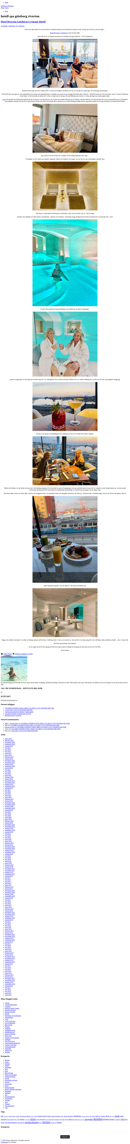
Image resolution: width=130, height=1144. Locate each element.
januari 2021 (9, 801)
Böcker (7, 1060)
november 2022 (10, 762)
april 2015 (8, 927)
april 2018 (8, 861)
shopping (89, 1119)
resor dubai (48, 1119)
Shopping (8, 1091)
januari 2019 (9, 845)
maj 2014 (8, 947)
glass (62, 1116)
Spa (6, 1095)
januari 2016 (9, 911)
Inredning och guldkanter (13, 1016)
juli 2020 (8, 812)
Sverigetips (8, 1098)
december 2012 (10, 978)
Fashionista (4, 1142)
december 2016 (10, 890)
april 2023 (8, 753)
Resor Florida (55, 1119)
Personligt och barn (11, 1080)
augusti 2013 (9, 964)
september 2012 (10, 984)
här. (118, 379)
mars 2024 (8, 738)
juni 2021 (8, 792)
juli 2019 (8, 834)
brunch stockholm (25, 1116)
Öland (59, 1122)
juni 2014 (8, 945)
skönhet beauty (109, 1119)
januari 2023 (9, 759)
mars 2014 (8, 951)
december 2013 (10, 956)
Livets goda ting (10, 1021)
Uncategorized (9, 1106)
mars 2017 (8, 885)
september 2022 (10, 766)
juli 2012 (8, 987)
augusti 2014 (9, 942)
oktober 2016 (9, 894)
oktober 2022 (9, 764)
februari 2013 (9, 975)
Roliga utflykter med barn (13, 1089)
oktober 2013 (9, 960)
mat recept (111, 1116)
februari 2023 (9, 757)
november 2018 (10, 848)
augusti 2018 (9, 854)
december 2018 (10, 846)
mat (107, 1116)
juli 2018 (8, 856)
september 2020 (10, 808)
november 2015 (10, 914)
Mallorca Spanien (100, 1116)
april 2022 (8, 775)
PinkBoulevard (10, 1032)
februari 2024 (9, 740)
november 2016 (10, 892)
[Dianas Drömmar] (7, 6)
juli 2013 (8, 966)
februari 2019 (9, 843)
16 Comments (20, 26)
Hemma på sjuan (10, 1010)
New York (16, 1119)
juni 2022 (8, 771)
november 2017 (10, 870)
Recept (7, 1082)
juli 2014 (8, 944)
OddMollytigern (10, 1030)
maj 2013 (8, 969)
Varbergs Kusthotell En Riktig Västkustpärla (19, 712)
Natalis (7, 1027)
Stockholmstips (10, 1097)
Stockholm (21, 1122)
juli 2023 (8, 748)
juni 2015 (8, 923)
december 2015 (10, 912)
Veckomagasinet (10, 1047)
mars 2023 (8, 755)
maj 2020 (8, 815)
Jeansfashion (9, 1017)
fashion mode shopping (53, 1116)
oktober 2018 (9, 850)
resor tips (82, 1119)
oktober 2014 (9, 938)
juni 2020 (8, 814)
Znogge (7, 1052)
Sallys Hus (8, 1036)
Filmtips (7, 1064)
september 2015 (10, 918)
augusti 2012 (9, 986)
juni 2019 (8, 836)
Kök (6, 1069)
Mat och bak (9, 1073)
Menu (3, 8)
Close (7, 8)
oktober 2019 (9, 828)
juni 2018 (8, 857)
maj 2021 (8, 793)
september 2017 (10, 874)
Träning (7, 1104)
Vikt (6, 1108)
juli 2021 (8, 790)
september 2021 (10, 786)
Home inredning (68, 1116)
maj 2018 (8, 859)
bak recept (6, 1116)
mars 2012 (8, 995)
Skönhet (7, 1093)
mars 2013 (8, 973)
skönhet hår (118, 1119)
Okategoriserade (10, 1076)
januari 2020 (9, 823)
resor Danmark (41, 1119)
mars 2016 (8, 907)
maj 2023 (8, 751)
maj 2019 (8, 837)
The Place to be (10, 1041)
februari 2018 (9, 865)
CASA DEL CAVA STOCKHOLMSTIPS (18, 710)
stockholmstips (32, 1122)
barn (10, 1116)
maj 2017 (8, 881)
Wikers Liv (8, 1050)
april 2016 (8, 905)
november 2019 (10, 826)
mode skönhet (10, 1119)
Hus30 (7, 1014)
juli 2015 (8, 922)
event (36, 1116)
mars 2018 (8, 863)
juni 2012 (8, 989)
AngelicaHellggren (11, 1005)
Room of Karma (10, 1034)
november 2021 (10, 782)
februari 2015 (9, 931)
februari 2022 (9, 777)
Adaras (7, 1003)
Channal (7, 1006)
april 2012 (8, 993)
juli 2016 (8, 900)
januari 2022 (9, 779)
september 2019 (10, 830)
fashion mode (42, 1116)
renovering (8, 1084)
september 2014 (10, 940)
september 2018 (10, 852)
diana (13, 26)
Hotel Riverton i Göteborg (58, 33)
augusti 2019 (9, 832)
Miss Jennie (8, 1025)
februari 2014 (9, 953)
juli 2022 (8, 770)
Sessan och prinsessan (12, 1038)
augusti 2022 (9, 768)
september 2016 (10, 896)
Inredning (8, 1067)
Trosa (40, 1122)
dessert (32, 1116)
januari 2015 (9, 933)
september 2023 (10, 744)
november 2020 (10, 804)
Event (7, 1062)
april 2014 (8, 949)
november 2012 (10, 980)
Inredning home (85, 1116)
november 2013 (10, 958)
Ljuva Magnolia (10, 1023)
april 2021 (8, 795)
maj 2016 (8, 903)
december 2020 (10, 803)
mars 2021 (8, 797)
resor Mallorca (69, 1119)
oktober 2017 (9, 872)
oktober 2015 (9, 916)
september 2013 (10, 962)
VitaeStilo (8, 1049)
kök (90, 1116)
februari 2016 (9, 909)
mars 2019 (8, 841)
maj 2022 (8, 773)
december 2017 (10, 868)
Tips (6, 1102)
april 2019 (8, 839)
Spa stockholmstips (11, 1122)
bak (2, 1116)
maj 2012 (8, 991)
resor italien (61, 1119)
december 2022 (10, 760)
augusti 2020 (9, 810)
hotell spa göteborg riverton (24, 654)
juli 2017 (8, 878)
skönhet (98, 1119)
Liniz (6, 1019)
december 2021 (10, 781)
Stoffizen (8, 1039)
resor (33, 1119)
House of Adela (10, 1012)
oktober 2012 (9, 982)
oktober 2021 (9, 784)
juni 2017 (8, 879)
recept (22, 1119)
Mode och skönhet (11, 1075)
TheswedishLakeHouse (12, 1043)
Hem (6, 2)
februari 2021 (9, 799)
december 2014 (10, 934)
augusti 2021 (9, 788)
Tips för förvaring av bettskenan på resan (18, 714)
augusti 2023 (9, 746)
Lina (4, 99)
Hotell (5, 654)
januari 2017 (9, 889)
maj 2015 (8, 925)
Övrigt (7, 1078)
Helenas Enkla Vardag (12, 1008)
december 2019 (10, 825)
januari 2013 (9, 976)
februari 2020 (9, 821)
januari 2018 (9, 867)
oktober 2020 (9, 806)
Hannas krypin (9, 727)
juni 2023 (8, 749)
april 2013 (8, 971)
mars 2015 (8, 929)
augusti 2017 (9, 876)
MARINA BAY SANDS (13, 715)
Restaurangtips (9, 1087)
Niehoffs (7, 1028)
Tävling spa (53, 1122)
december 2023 (10, 742)
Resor (10, 654)
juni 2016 (8, 901)
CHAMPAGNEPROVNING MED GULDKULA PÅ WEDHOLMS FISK (29, 708)
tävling (46, 1122)
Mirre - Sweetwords (11, 723)
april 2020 (8, 817)
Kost (6, 1071)
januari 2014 (9, 955)
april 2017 (8, 883)
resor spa (77, 1119)
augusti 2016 (9, 898)
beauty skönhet (16, 1116)
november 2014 (10, 936)
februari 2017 (9, 887)
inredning (77, 1116)
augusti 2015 (9, 920)
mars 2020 (8, 819)
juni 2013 (8, 967)
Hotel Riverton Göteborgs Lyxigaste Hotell (23, 21)
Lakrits (93, 1116)
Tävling (7, 1100)
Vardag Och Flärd (10, 1045)
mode (117, 1116)
